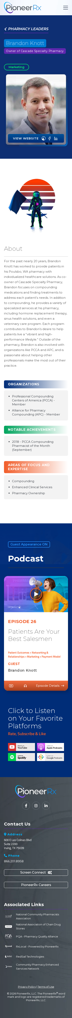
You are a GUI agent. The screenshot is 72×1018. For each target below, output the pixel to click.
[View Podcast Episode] (44, 138)
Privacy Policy (27, 986)
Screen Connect (36, 872)
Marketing (16, 67)
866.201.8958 (14, 861)
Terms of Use (46, 986)
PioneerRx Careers (36, 885)
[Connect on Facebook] (49, 138)
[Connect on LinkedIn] (56, 138)
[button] (65, 7)
